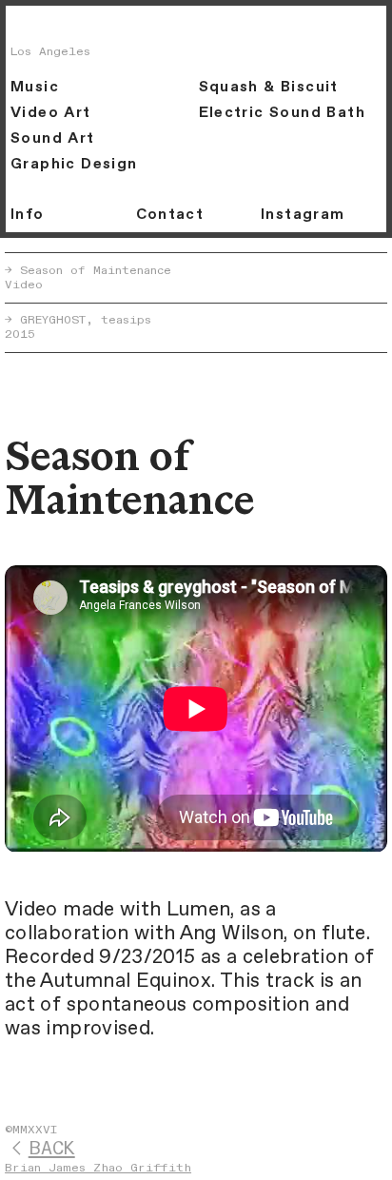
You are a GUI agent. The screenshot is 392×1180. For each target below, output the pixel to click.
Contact (170, 214)
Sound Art (52, 138)
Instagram (302, 214)
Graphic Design (73, 164)
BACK (52, 1149)
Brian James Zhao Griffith (98, 1168)
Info (27, 214)
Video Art (50, 113)
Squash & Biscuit (269, 87)
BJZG (46, 27)
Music (34, 87)
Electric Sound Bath (282, 113)
